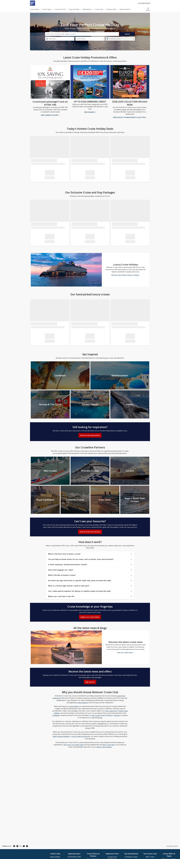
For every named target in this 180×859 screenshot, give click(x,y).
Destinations (86, 9)
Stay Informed (124, 9)
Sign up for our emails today (73, 745)
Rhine (110, 715)
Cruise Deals (34, 9)
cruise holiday (73, 706)
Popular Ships (111, 9)
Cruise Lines (99, 9)
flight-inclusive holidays (61, 736)
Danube (117, 715)
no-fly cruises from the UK (81, 736)
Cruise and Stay (73, 9)
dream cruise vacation (104, 747)
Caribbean (56, 715)
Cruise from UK (59, 9)
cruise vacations (82, 703)
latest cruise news (108, 745)
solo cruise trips (111, 711)
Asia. (101, 718)
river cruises (96, 715)
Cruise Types (46, 9)
